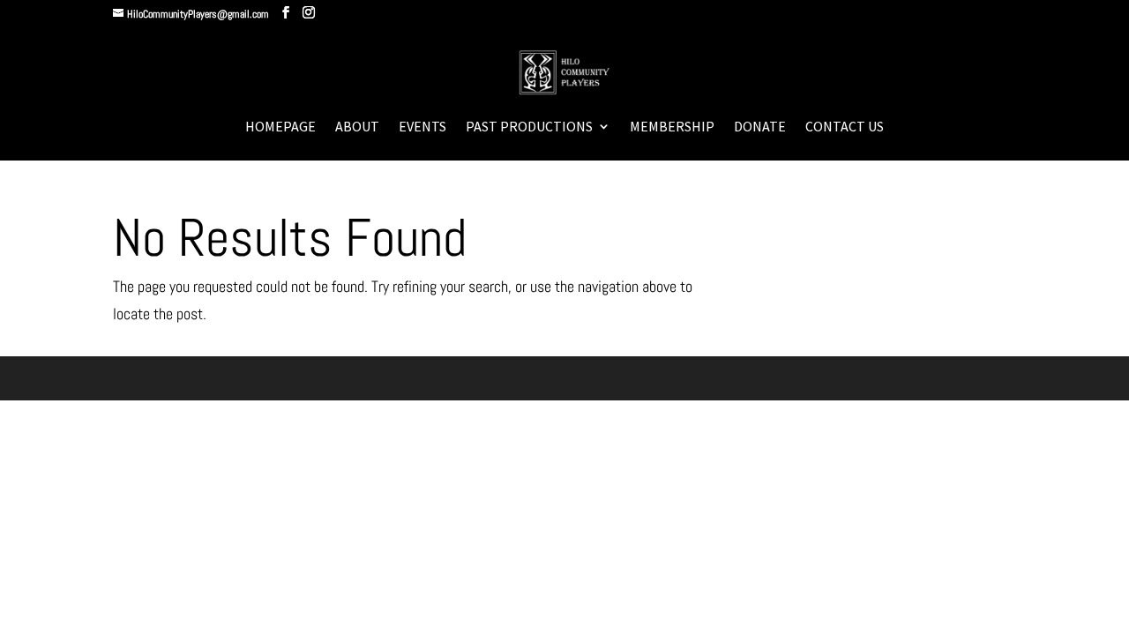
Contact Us (844, 127)
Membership (672, 127)
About (357, 127)
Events (422, 127)
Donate (760, 127)
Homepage (280, 127)
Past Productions (529, 127)
